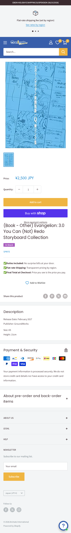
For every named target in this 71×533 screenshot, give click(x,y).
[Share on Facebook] (45, 296)
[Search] (63, 52)
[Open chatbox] (63, 526)
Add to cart (35, 202)
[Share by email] (65, 296)
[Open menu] (5, 42)
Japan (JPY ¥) (11, 493)
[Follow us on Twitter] (12, 509)
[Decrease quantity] (19, 189)
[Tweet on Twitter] (58, 296)
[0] (65, 42)
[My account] (51, 42)
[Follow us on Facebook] (5, 509)
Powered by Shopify (12, 526)
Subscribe (14, 476)
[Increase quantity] (37, 189)
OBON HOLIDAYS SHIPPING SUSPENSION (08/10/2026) (35, 2)
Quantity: (8, 189)
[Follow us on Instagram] (19, 509)
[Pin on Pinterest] (52, 296)
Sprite (6, 251)
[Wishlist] (57, 42)
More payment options (35, 222)
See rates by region (35, 25)
